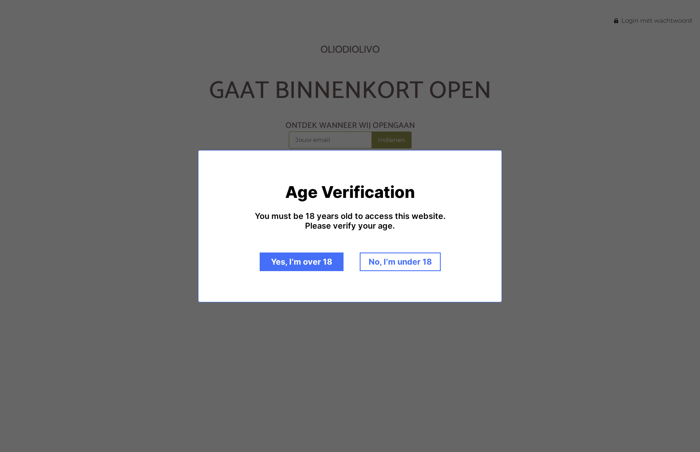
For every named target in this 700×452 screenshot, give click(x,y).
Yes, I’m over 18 (301, 262)
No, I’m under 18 (400, 262)
